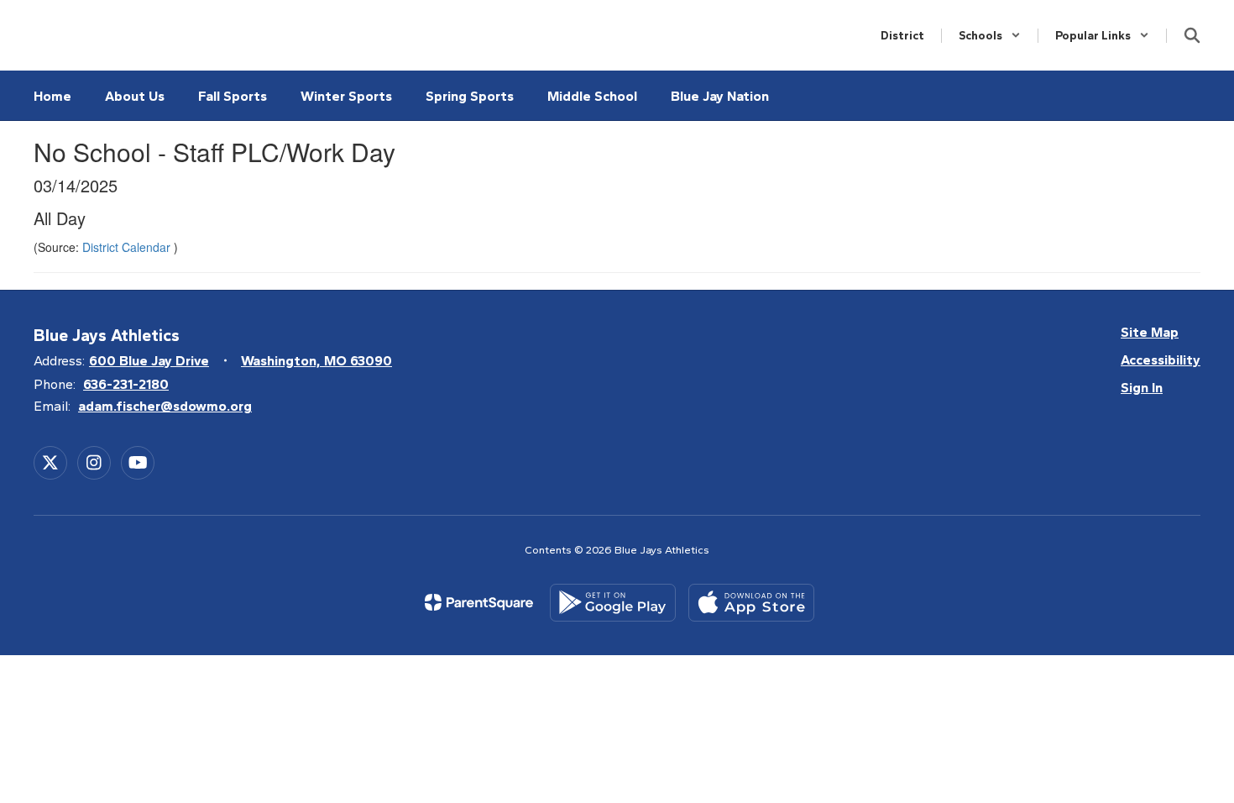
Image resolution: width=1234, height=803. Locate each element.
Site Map (1150, 332)
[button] (990, 36)
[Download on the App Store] (751, 603)
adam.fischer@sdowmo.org (165, 406)
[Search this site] (1192, 35)
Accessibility (1160, 360)
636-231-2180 (126, 384)
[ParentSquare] (479, 602)
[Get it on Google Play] (613, 603)
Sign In (1142, 388)
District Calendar (128, 247)
